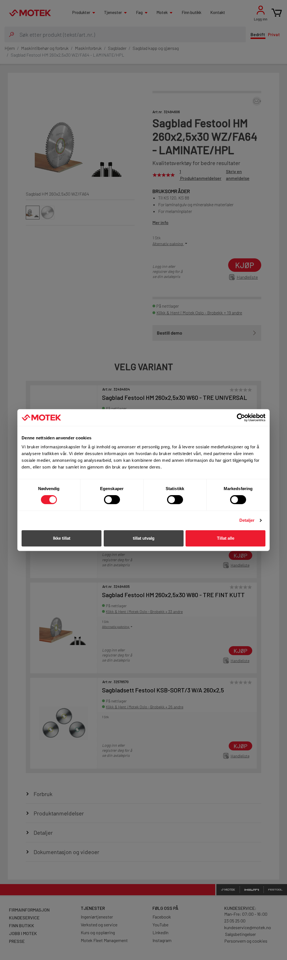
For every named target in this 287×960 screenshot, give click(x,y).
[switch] (112, 499)
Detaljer (247, 520)
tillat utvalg (143, 538)
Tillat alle (225, 538)
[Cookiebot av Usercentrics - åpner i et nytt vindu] (240, 417)
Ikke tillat (61, 538)
